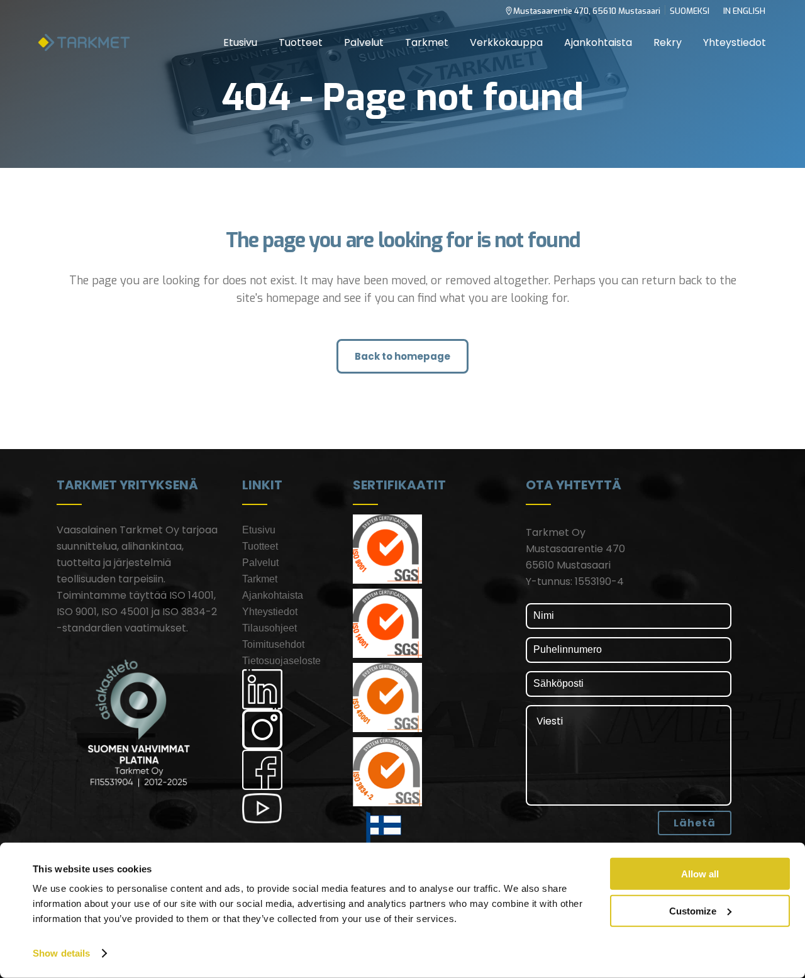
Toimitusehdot (273, 644)
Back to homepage (402, 356)
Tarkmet (259, 579)
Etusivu (258, 530)
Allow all (700, 874)
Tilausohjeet (269, 628)
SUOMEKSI (689, 11)
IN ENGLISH (744, 11)
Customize (692, 910)
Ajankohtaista (272, 595)
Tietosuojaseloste (281, 660)
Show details (61, 953)
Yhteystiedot (269, 611)
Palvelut (260, 562)
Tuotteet (260, 546)
